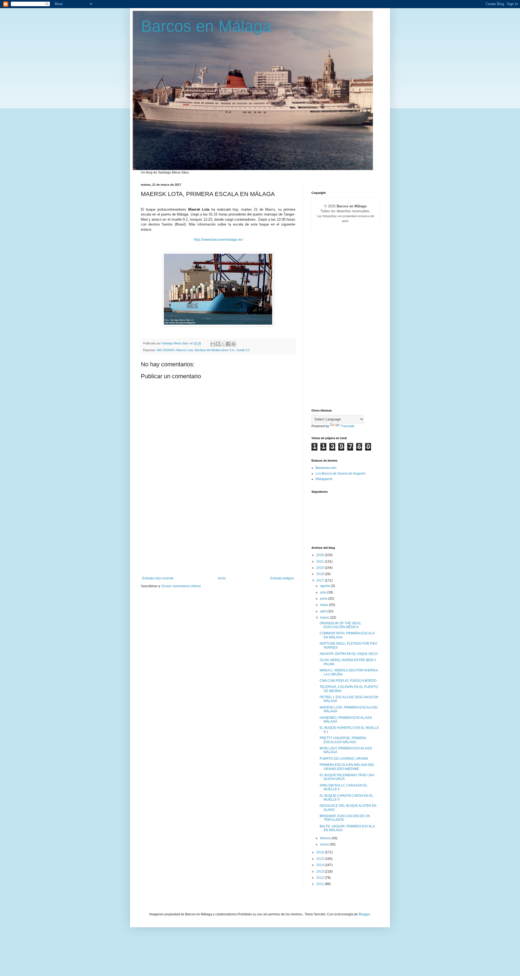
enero (325, 844)
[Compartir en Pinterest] (233, 344)
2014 (320, 865)
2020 (320, 568)
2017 (320, 580)
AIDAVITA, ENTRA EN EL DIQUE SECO (349, 654)
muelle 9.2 (243, 350)
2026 (320, 555)
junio (324, 598)
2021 (320, 561)
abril (323, 611)
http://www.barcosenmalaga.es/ (218, 239)
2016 (320, 852)
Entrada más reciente (158, 578)
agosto (325, 586)
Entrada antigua (282, 578)
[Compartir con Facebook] (228, 344)
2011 (320, 884)
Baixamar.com (326, 468)
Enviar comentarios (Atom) (181, 586)
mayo (324, 605)
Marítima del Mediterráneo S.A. (214, 350)
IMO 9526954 (166, 350)
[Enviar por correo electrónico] (213, 344)
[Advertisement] (218, 536)
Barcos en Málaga (206, 26)
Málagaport (324, 479)
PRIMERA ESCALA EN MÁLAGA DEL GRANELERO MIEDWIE (347, 767)
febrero (326, 838)
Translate (348, 426)
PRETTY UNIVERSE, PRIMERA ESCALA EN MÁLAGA (343, 740)
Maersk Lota (184, 350)
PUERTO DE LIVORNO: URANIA (344, 758)
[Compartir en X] (223, 344)
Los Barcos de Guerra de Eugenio (341, 473)
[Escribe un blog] (218, 344)
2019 (320, 574)
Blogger (364, 914)
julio (323, 592)
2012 (320, 878)
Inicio (222, 578)
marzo (325, 617)
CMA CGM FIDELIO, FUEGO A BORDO (348, 681)
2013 (320, 871)
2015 (320, 859)
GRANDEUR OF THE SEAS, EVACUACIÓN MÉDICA (340, 625)
